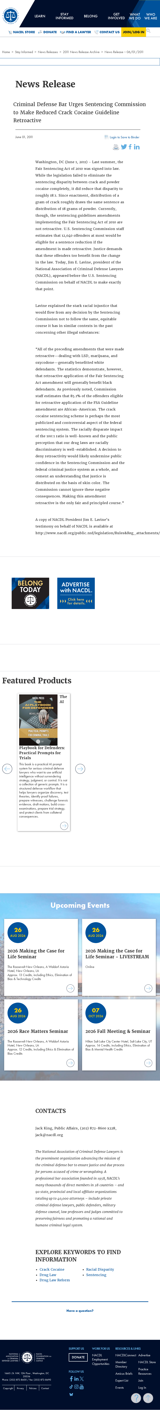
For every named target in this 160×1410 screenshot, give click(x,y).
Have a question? (80, 1311)
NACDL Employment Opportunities (100, 1359)
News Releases (48, 52)
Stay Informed (24, 52)
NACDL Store (24, 32)
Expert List (121, 1380)
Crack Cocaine (52, 1269)
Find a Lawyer (78, 32)
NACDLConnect (125, 1355)
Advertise (144, 1355)
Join (140, 1380)
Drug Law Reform (55, 1280)
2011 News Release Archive (81, 52)
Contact (45, 1388)
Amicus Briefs (123, 1373)
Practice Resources (144, 1371)
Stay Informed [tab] (65, 17)
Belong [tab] (90, 18)
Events (119, 1387)
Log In (142, 1387)
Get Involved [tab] (116, 17)
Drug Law (48, 1275)
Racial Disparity (100, 1269)
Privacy (20, 1388)
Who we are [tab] (150, 16)
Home (6, 52)
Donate (50, 32)
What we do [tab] (135, 16)
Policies (32, 1388)
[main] (80, 670)
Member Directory (121, 1364)
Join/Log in (133, 32)
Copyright (8, 1388)
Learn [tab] (40, 18)
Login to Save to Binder (124, 137)
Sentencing (96, 1275)
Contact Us (110, 32)
